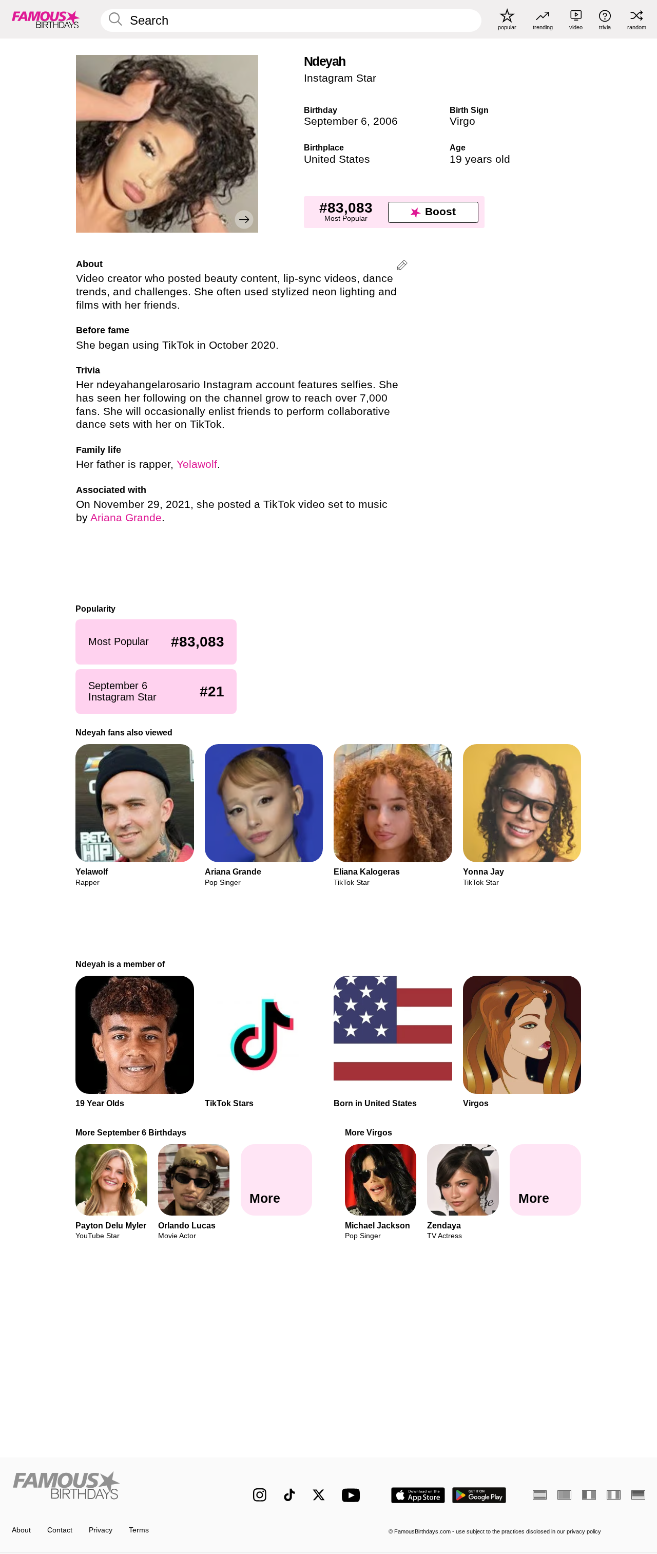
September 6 (335, 121)
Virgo (462, 121)
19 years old (480, 159)
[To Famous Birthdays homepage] (46, 19)
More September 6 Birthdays (131, 1132)
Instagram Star (340, 78)
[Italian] (614, 1495)
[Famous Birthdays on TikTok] (289, 1495)
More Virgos (368, 1132)
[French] (589, 1495)
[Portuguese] (564, 1495)
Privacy (100, 1530)
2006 (385, 121)
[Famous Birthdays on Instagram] (259, 1495)
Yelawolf (197, 464)
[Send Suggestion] (402, 266)
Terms (139, 1530)
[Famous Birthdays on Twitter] (318, 1495)
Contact (59, 1530)
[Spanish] (540, 1495)
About (21, 1530)
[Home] (114, 1487)
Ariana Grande (126, 517)
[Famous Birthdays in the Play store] (479, 1495)
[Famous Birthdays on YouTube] (353, 1495)
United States (337, 159)
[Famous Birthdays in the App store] (418, 1495)
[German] (638, 1495)
